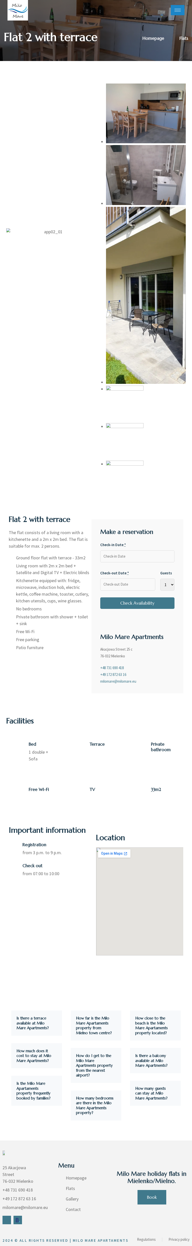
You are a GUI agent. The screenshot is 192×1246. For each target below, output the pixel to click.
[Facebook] (6, 1220)
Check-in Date (113, 544)
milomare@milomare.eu (118, 681)
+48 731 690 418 (112, 667)
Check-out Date (114, 573)
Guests (166, 573)
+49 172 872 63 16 (113, 674)
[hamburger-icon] (177, 10)
